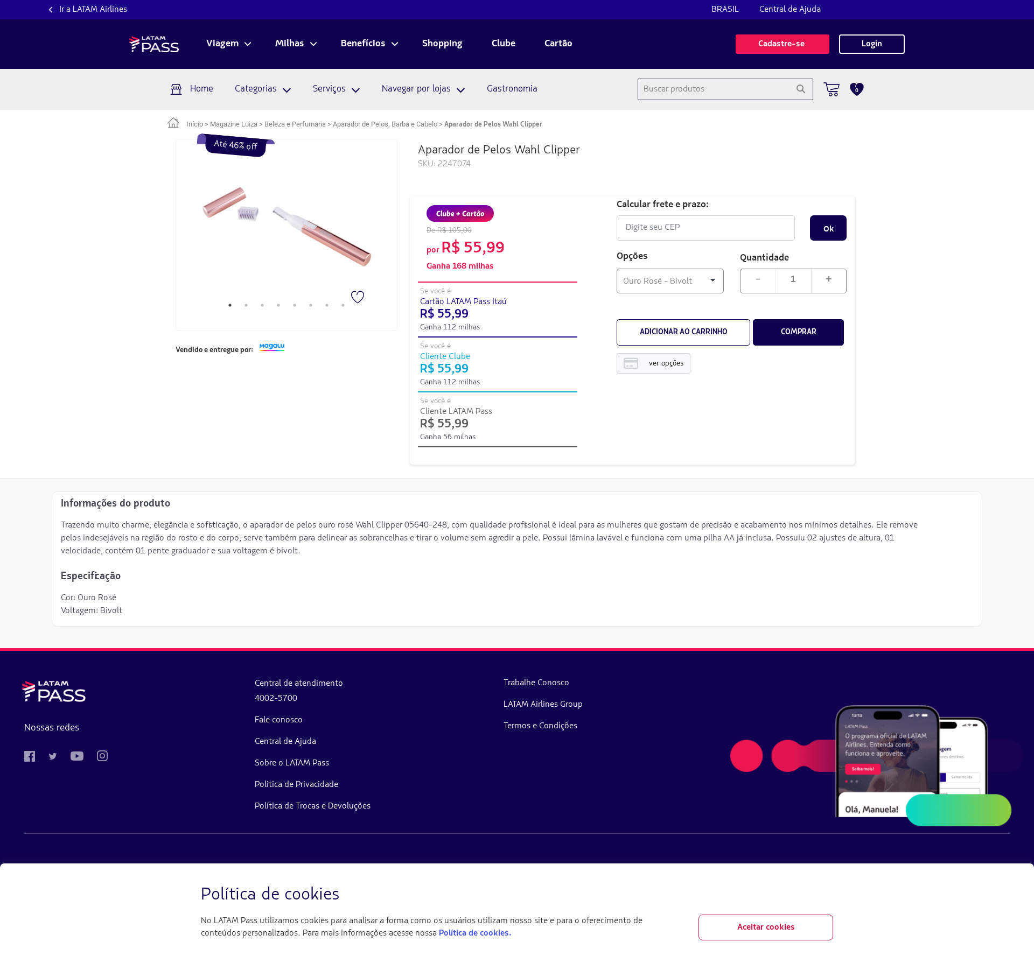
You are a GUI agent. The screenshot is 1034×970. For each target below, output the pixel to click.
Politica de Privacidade (296, 785)
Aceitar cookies (766, 927)
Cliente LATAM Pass (456, 411)
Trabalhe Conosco (536, 683)
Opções (632, 257)
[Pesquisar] (800, 89)
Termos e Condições (540, 726)
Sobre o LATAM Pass (292, 763)
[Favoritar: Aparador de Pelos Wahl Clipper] (358, 298)
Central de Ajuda (790, 9)
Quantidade (764, 257)
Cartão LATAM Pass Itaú (463, 302)
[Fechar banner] (824, 895)
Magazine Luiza (233, 124)
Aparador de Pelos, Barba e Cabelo (385, 124)
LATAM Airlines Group (543, 704)
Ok (828, 228)
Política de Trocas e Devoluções (313, 806)
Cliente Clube (445, 357)
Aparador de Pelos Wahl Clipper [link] (493, 124)
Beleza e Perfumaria (295, 124)
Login (872, 44)
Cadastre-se (782, 44)
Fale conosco (279, 720)
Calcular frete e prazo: (663, 204)
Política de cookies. (475, 933)
